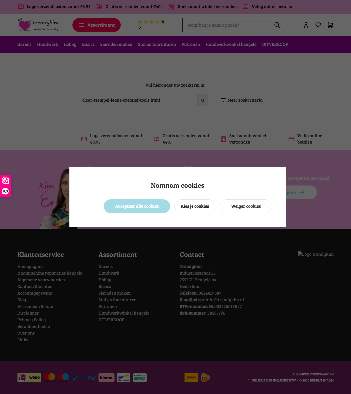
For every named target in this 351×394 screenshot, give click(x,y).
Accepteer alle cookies (137, 206)
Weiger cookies (246, 206)
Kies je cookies (195, 206)
